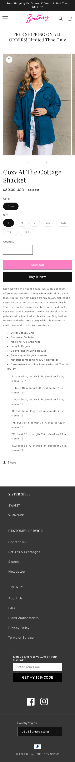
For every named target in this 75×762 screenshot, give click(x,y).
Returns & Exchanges (24, 552)
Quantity (8, 241)
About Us (15, 598)
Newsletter (16, 571)
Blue (13, 207)
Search (13, 562)
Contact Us (17, 542)
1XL (65, 224)
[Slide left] (28, 163)
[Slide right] (46, 163)
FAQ (11, 608)
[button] (5, 18)
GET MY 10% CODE (37, 677)
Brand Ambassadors (23, 618)
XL (50, 224)
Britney (30, 754)
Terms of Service (21, 637)
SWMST (14, 505)
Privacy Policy (18, 628)
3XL (29, 233)
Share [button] (12, 462)
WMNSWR (16, 515)
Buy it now (37, 277)
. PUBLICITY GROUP (47, 754)
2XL (13, 233)
